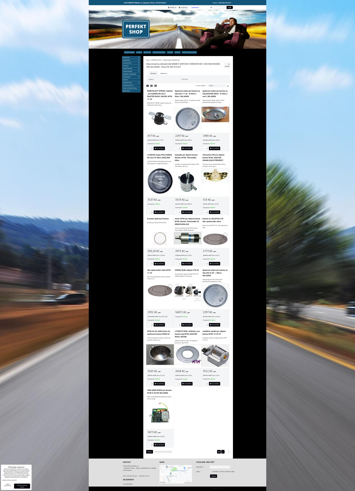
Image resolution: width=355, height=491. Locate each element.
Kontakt (177, 52)
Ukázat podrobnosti (7, 484)
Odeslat (213, 476)
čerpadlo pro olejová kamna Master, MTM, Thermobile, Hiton (186, 157)
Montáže (170, 52)
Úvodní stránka (129, 52)
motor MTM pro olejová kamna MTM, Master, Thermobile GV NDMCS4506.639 (187, 221)
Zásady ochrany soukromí (142, 488)
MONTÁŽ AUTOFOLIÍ (128, 85)
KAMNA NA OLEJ (127, 63)
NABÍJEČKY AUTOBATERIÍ (129, 74)
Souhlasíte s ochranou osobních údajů (223, 471)
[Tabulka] (155, 86)
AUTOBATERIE (126, 60)
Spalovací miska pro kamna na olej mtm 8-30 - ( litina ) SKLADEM (215, 273)
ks (151, 148)
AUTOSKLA (126, 66)
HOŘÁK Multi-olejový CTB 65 (187, 270)
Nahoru (149, 452)
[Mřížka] (147, 86)
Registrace (184, 7)
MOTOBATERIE (126, 77)
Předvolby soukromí (127, 488)
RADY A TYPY (147, 52)
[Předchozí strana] (219, 452)
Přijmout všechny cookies (22, 486)
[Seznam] (151, 86)
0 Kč (229, 7)
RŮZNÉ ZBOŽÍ (126, 91)
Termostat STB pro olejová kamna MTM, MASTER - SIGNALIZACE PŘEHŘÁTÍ (213, 157)
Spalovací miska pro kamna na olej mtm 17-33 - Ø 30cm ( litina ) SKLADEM (187, 93)
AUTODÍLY (125, 80)
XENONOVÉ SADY (127, 82)
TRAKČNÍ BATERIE (127, 71)
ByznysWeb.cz (228, 489)
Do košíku (160, 148)
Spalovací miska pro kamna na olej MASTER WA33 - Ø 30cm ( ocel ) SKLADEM (215, 93)
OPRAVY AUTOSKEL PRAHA (189, 52)
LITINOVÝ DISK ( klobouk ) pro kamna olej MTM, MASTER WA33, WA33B (187, 334)
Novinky (139, 52)
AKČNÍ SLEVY (126, 57)
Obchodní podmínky (159, 52)
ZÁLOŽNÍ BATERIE (127, 68)
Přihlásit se (173, 7)
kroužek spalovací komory (158, 219)
